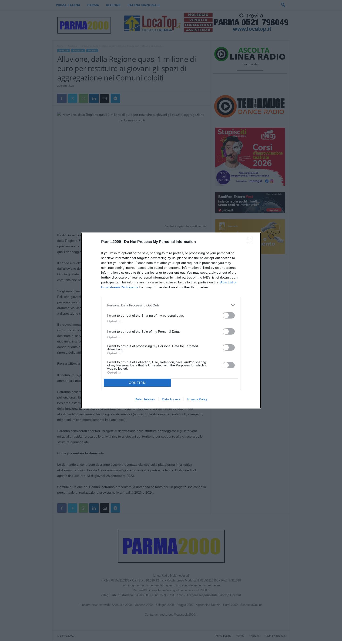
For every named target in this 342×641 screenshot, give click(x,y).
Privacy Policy (197, 399)
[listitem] (171, 305)
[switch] (229, 315)
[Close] (251, 242)
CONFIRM (137, 383)
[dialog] (171, 320)
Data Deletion (145, 399)
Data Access (171, 399)
